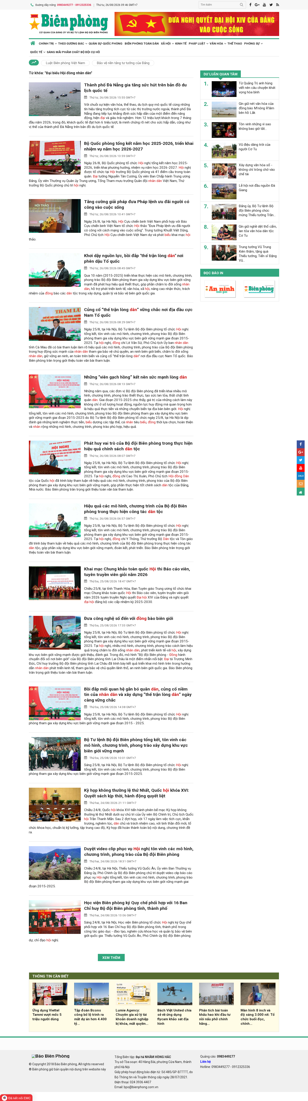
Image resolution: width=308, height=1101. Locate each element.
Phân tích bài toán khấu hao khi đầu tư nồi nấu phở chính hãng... (214, 1017)
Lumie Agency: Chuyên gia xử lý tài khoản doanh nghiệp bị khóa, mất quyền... (132, 1017)
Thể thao (235, 43)
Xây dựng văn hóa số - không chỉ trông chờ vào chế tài (257, 169)
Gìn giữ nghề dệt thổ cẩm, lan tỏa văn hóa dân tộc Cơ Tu (258, 231)
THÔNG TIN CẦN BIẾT (50, 976)
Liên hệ (205, 1061)
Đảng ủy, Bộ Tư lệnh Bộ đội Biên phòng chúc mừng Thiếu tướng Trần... (257, 210)
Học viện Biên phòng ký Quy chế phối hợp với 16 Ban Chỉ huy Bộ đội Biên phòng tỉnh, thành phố (135, 905)
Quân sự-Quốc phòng (105, 43)
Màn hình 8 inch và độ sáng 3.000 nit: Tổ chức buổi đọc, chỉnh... (258, 1017)
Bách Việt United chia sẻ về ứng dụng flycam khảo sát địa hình (174, 1017)
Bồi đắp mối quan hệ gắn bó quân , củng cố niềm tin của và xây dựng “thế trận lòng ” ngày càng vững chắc (138, 694)
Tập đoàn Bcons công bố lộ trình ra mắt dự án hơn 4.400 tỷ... (90, 1017)
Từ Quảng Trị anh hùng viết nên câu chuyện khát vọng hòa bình (257, 87)
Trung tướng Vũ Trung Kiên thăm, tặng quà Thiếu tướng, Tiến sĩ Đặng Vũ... (258, 253)
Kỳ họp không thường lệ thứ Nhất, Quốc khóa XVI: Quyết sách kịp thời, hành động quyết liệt (136, 793)
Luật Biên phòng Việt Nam (65, 63)
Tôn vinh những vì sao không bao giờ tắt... (255, 126)
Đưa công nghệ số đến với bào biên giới (128, 618)
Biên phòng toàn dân (142, 43)
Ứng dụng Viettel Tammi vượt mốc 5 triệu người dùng (47, 1014)
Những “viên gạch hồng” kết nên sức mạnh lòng (135, 377)
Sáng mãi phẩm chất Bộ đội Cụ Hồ (73, 52)
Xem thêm (111, 958)
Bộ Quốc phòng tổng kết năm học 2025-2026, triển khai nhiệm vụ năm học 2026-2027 (138, 146)
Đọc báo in (213, 273)
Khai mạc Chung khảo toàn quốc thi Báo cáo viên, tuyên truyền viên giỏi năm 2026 (137, 571)
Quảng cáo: (217, 1056)
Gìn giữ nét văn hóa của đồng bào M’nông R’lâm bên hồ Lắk (256, 108)
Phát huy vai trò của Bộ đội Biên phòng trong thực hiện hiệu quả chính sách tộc (138, 446)
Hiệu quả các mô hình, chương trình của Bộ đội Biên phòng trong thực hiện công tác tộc (135, 508)
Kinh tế (180, 43)
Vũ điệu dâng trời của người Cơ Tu (254, 147)
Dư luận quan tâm (220, 74)
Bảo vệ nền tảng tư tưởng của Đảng (123, 63)
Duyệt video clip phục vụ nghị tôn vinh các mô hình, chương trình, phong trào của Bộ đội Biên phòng (138, 851)
